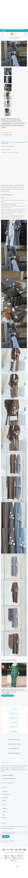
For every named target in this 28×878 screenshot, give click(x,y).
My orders (5, 791)
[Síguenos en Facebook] (2, 841)
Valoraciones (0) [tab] (6, 149)
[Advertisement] (14, 14)
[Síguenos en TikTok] (7, 841)
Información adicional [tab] (8, 146)
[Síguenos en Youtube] (13, 841)
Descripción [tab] (4, 143)
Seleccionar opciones (8, 695)
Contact (4, 817)
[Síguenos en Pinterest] (10, 841)
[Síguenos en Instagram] (5, 841)
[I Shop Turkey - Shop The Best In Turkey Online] (14, 33)
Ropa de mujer (14, 38)
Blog (4, 814)
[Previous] (1, 701)
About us (5, 808)
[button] (2, 34)
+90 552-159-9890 (7, 775)
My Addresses (6, 794)
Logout (4, 800)
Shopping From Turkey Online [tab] (10, 152)
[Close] (17, 867)
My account (5, 797)
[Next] (5, 701)
